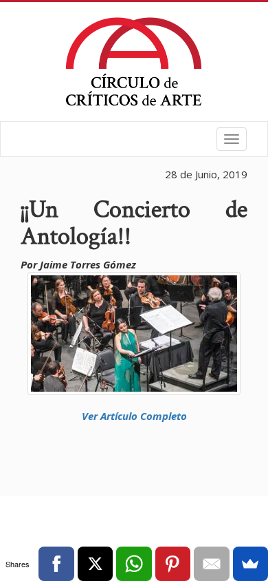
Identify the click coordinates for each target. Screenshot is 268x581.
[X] (95, 564)
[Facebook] (56, 564)
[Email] (211, 564)
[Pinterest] (172, 564)
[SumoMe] (250, 564)
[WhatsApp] (133, 564)
